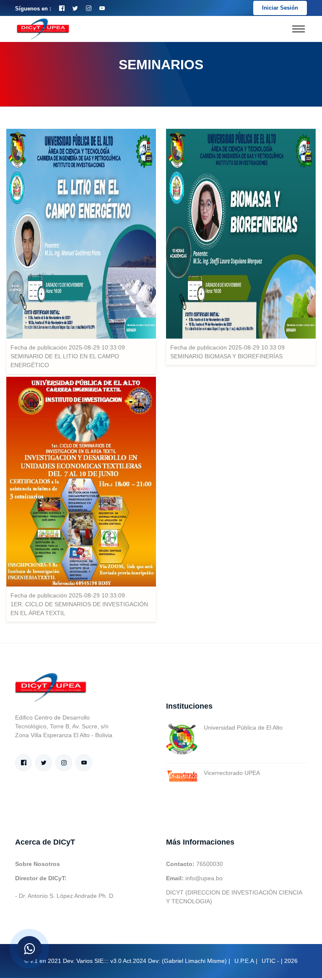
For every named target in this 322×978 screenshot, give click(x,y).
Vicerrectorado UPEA (232, 772)
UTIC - (270, 960)
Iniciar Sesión (280, 8)
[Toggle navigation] (298, 29)
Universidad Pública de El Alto (243, 727)
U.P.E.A (244, 960)
